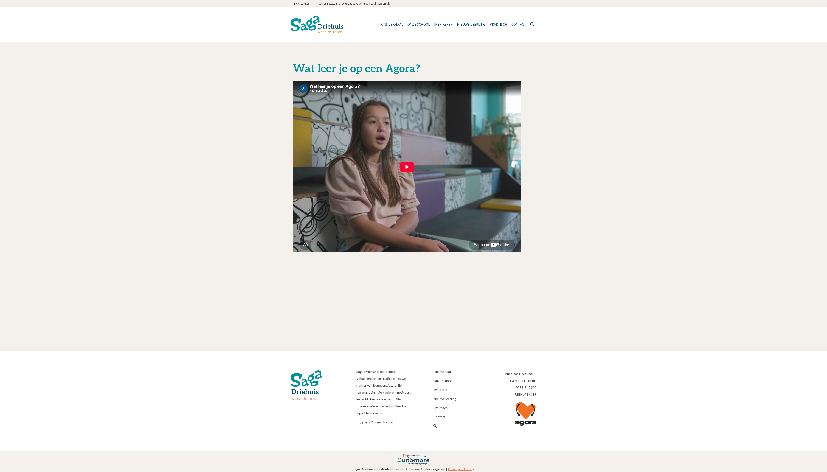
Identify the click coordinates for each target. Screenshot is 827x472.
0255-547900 (360, 3)
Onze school (442, 381)
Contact (439, 417)
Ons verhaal (442, 371)
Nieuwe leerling (444, 399)
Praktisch (440, 408)
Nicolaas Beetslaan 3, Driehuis (333, 3)
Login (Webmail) (380, 3)
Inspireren (440, 390)
